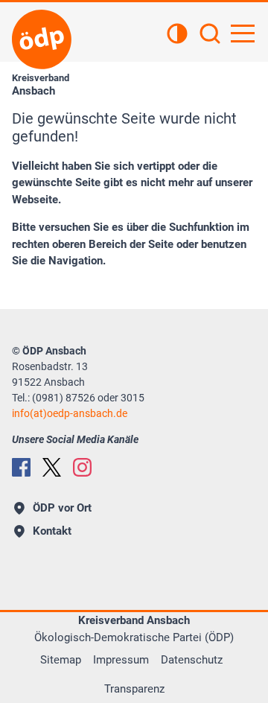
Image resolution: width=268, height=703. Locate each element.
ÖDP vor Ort (62, 508)
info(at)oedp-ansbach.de (69, 413)
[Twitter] (51, 467)
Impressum (121, 660)
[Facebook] (21, 467)
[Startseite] (41, 39)
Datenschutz (192, 660)
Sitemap (60, 660)
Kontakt (52, 531)
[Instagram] (82, 467)
